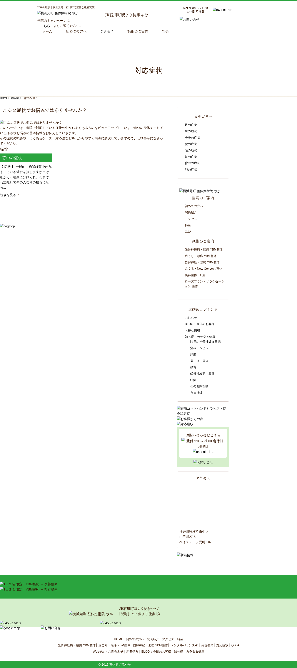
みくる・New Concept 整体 (203, 268)
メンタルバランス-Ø (185, 645)
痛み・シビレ (199, 348)
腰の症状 (191, 144)
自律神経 (196, 392)
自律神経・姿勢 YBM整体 (202, 262)
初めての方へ (194, 206)
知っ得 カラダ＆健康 (200, 336)
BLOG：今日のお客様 (200, 324)
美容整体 (207, 645)
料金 (188, 225)
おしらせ (191, 317)
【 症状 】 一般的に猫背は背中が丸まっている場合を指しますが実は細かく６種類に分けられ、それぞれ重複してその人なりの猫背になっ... (26, 177)
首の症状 (191, 156)
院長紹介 (191, 212)
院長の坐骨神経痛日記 (205, 341)
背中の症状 (192, 163)
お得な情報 (192, 330)
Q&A (188, 231)
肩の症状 (191, 131)
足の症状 (191, 125)
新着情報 (132, 651)
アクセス (107, 31)
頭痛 (193, 354)
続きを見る (8, 195)
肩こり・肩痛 (199, 361)
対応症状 (222, 645)
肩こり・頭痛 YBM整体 (201, 256)
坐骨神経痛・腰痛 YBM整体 (204, 249)
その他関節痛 (199, 386)
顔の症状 (191, 169)
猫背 (193, 367)
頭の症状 (191, 150)
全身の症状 (192, 137)
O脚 (193, 380)
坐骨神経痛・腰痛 (202, 373)
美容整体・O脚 (195, 275)
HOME (4, 98)
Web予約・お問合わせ (108, 651)
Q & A (235, 645)
